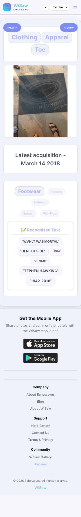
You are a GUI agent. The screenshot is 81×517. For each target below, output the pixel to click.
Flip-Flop (49, 213)
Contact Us (40, 433)
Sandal (28, 213)
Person (56, 192)
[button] (75, 7)
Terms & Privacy (40, 440)
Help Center (40, 426)
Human (40, 202)
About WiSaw (40, 408)
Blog (40, 401)
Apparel (57, 37)
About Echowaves (41, 394)
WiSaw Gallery (40, 457)
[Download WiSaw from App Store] (40, 343)
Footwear (29, 191)
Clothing (24, 37)
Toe (40, 49)
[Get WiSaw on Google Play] (40, 358)
